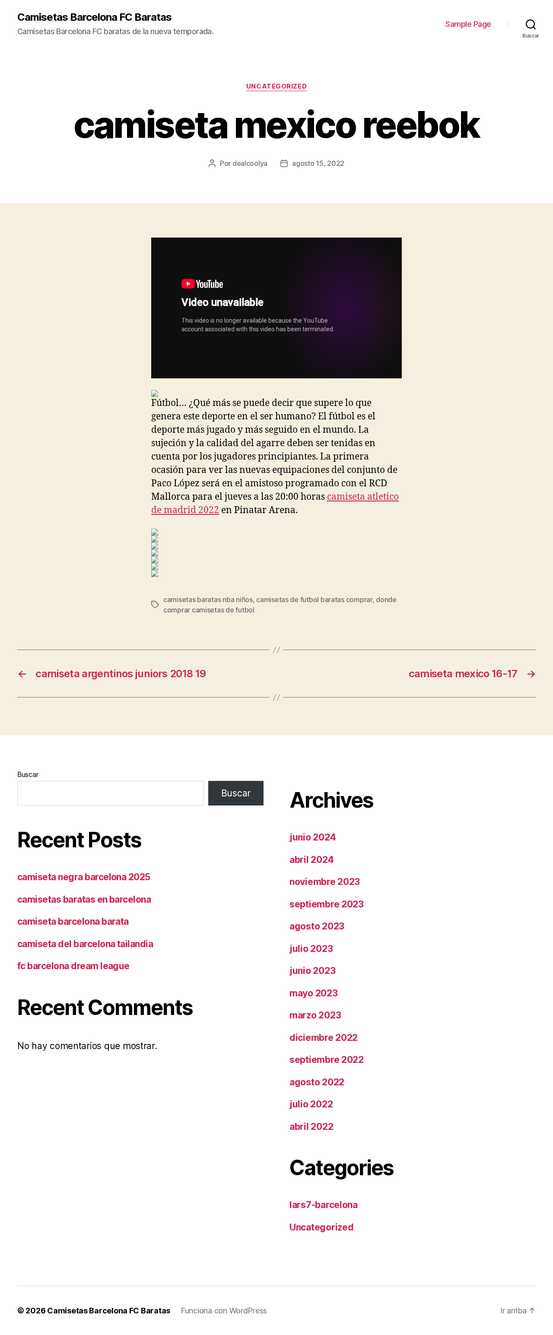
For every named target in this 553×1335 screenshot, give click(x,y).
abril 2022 (311, 1126)
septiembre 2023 (326, 904)
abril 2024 (311, 859)
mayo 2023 (313, 993)
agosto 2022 (316, 1082)
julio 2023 (311, 948)
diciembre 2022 (323, 1037)
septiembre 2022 (326, 1059)
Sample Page (468, 24)
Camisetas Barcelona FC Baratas (94, 17)
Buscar (27, 774)
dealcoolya (249, 163)
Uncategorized (276, 86)
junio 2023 (312, 970)
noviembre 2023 (324, 881)
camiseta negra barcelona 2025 (83, 877)
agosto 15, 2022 (318, 163)
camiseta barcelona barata (73, 921)
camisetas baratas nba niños (208, 599)
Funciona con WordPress (224, 1310)
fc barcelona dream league (73, 966)
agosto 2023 (316, 926)
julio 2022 (311, 1104)
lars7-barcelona (323, 1204)
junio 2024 (312, 837)
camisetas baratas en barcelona (84, 899)
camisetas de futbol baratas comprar (314, 599)
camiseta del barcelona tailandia (85, 944)
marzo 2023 (315, 1015)
